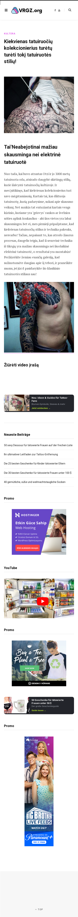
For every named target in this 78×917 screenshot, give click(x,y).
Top (40, 909)
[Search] (67, 10)
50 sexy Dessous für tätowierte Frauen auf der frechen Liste (38, 445)
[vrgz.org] (26, 10)
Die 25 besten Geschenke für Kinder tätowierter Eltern (34, 463)
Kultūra (9, 33)
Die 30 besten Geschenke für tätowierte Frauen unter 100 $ (37, 472)
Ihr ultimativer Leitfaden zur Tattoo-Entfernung (31, 454)
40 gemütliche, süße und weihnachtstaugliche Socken (34, 482)
